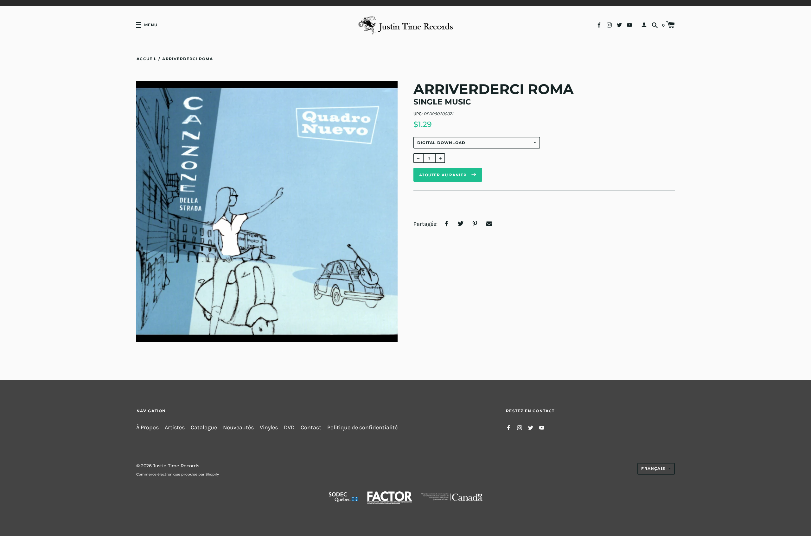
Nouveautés (238, 427)
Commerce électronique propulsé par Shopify (177, 474)
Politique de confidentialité (362, 427)
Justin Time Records (176, 466)
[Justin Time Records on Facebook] (599, 25)
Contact (311, 427)
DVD (289, 427)
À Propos (147, 427)
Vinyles (269, 427)
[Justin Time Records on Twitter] (619, 25)
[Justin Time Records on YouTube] (629, 25)
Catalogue (204, 427)
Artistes (175, 427)
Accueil (146, 58)
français (653, 468)
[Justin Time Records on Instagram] (609, 25)
